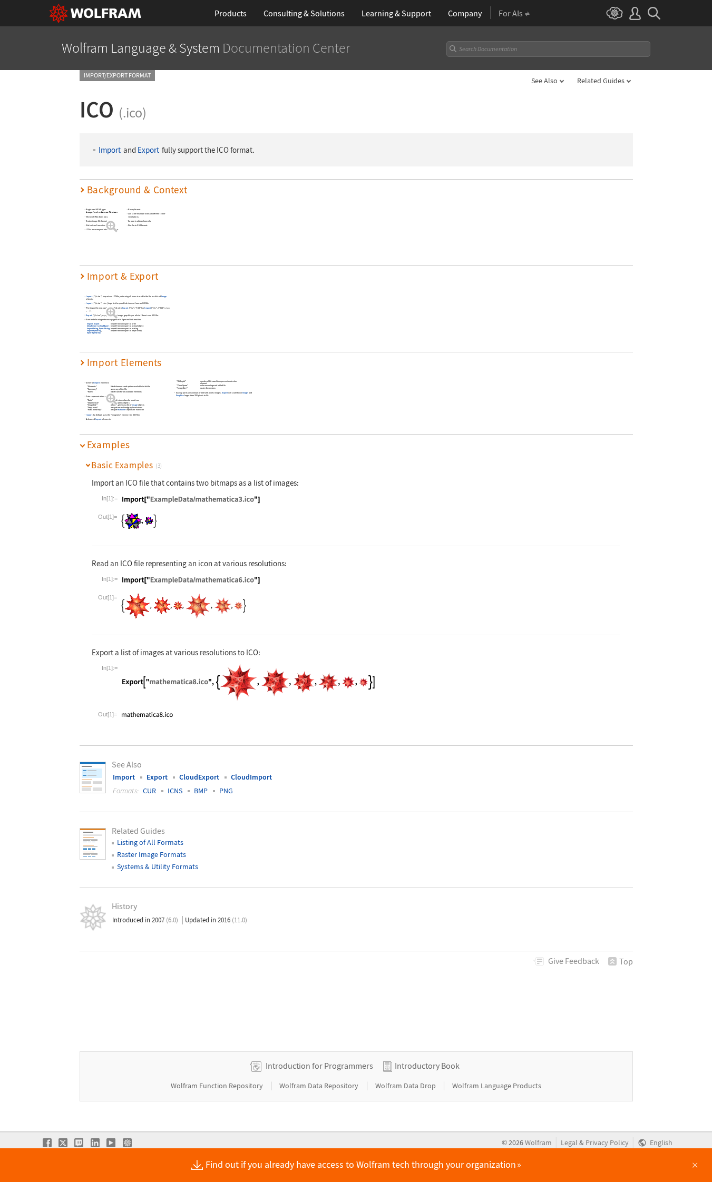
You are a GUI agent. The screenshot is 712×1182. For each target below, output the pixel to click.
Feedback (573, 961)
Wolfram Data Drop (406, 1085)
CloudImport (91, 325)
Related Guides (601, 80)
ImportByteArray (93, 330)
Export (148, 150)
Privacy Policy (607, 1142)
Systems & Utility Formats (157, 866)
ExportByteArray (93, 332)
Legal (569, 1142)
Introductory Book (427, 1065)
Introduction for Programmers (319, 1065)
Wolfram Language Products (496, 1085)
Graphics (179, 395)
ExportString (104, 328)
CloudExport (104, 325)
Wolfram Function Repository (218, 1085)
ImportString (91, 328)
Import (110, 150)
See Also (544, 80)
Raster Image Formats (151, 854)
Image (164, 296)
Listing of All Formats (150, 842)
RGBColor (122, 410)
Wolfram (538, 1142)
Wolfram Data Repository (319, 1085)
